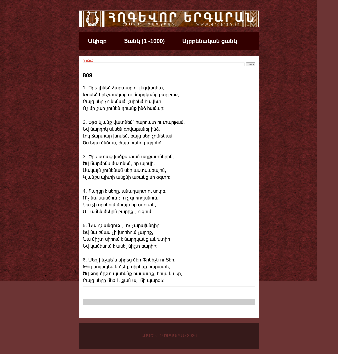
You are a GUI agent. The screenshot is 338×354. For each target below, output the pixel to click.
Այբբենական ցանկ (209, 41)
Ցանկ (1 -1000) (144, 41)
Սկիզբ (97, 41)
